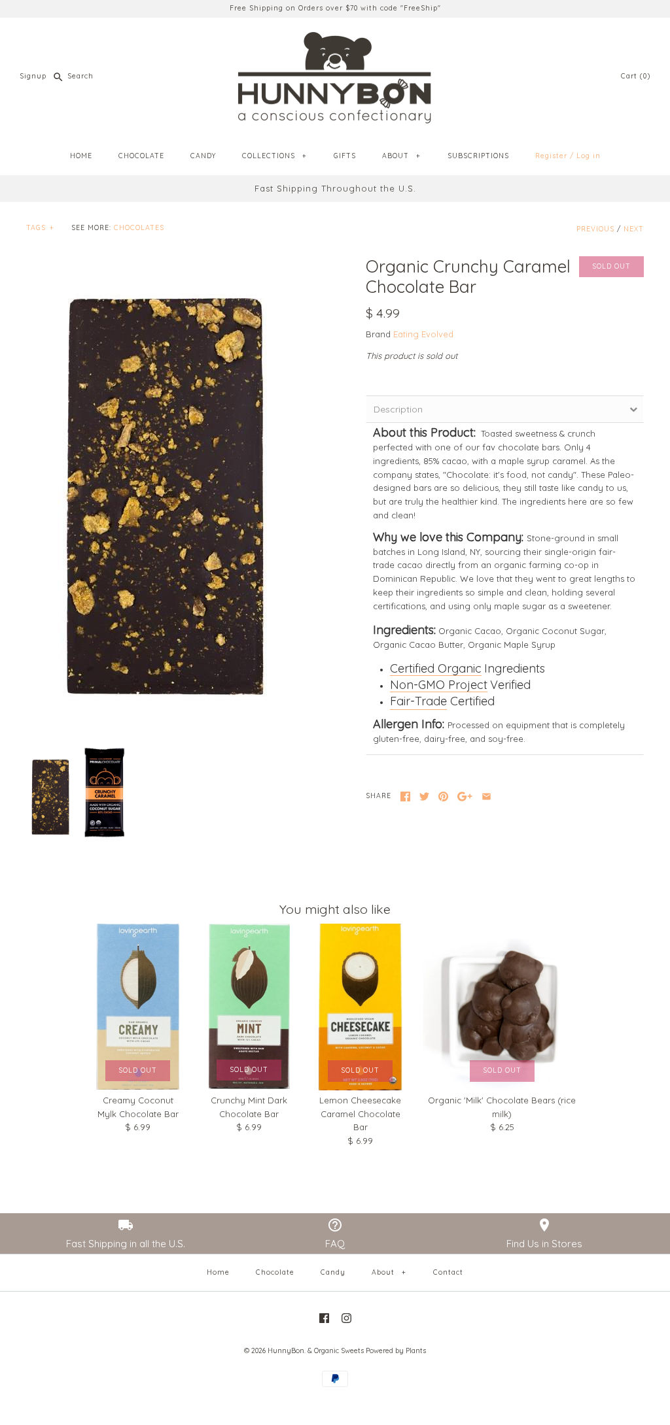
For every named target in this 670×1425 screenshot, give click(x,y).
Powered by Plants (396, 1351)
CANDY (203, 156)
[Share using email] (486, 796)
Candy (333, 1272)
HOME (81, 156)
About (389, 1272)
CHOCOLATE (141, 156)
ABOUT (401, 156)
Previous (595, 229)
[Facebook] (324, 1318)
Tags (40, 228)
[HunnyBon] (335, 37)
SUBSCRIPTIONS (478, 156)
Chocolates (139, 228)
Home (218, 1272)
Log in (588, 156)
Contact (448, 1272)
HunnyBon (286, 1351)
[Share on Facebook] (405, 796)
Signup (33, 76)
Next (634, 229)
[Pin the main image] (443, 796)
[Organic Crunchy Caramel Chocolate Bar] (165, 493)
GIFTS (345, 156)
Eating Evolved (423, 334)
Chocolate (275, 1272)
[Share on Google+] (464, 796)
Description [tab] (398, 409)
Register (551, 156)
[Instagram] (346, 1318)
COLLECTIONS (274, 156)
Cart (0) (635, 76)
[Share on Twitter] (424, 796)
